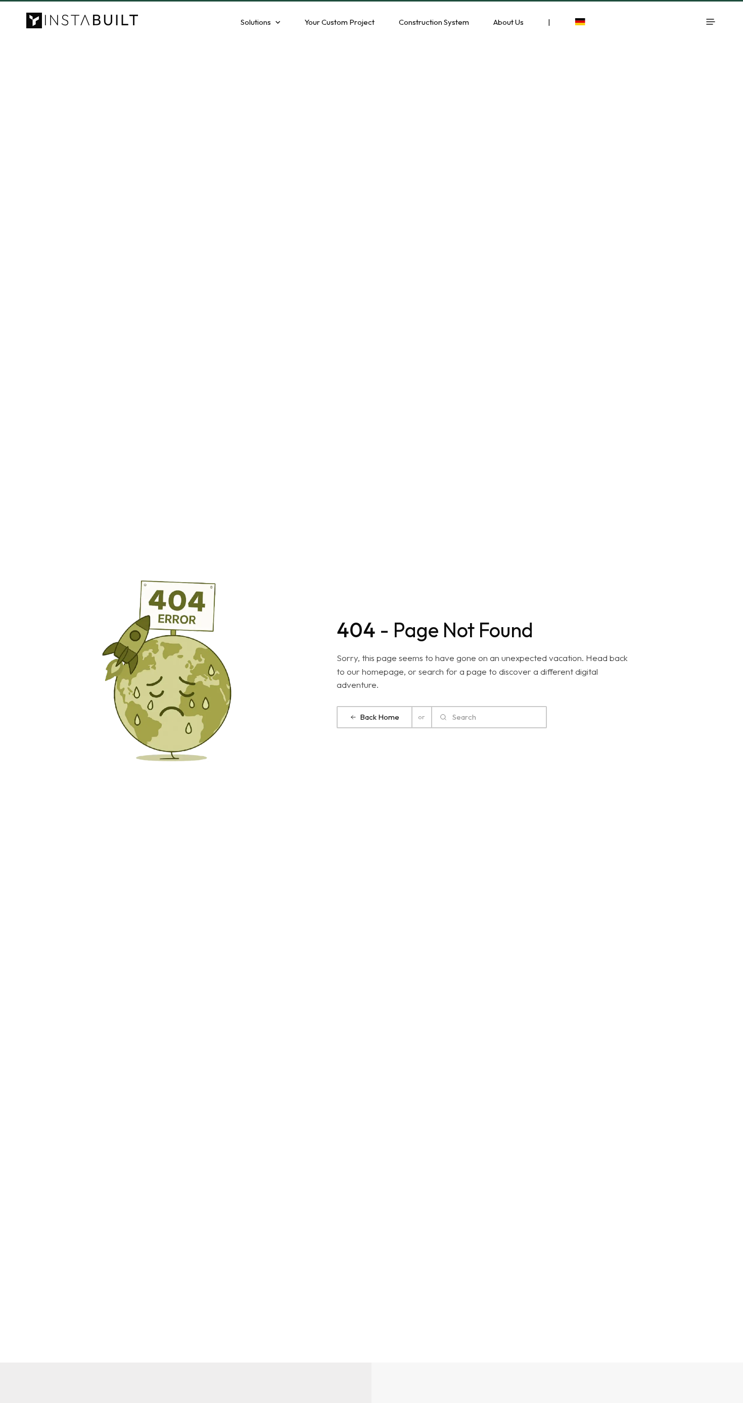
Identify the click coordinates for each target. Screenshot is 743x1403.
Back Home (379, 717)
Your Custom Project (339, 22)
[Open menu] (711, 22)
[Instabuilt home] (83, 22)
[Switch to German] (580, 21)
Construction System (434, 22)
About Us (508, 22)
